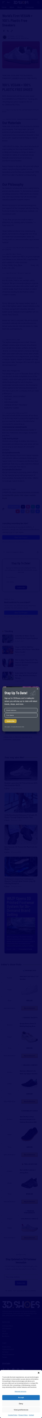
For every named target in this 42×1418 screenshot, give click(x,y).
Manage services (20, 1391)
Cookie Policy (12, 1415)
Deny (21, 1404)
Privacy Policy (23, 1415)
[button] (39, 1373)
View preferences (21, 1410)
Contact (31, 1415)
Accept (21, 1397)
